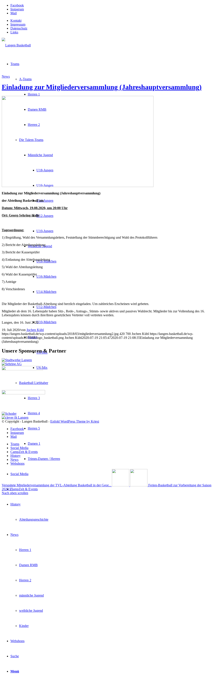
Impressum (17, 24)
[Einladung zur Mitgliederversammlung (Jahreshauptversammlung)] (77, 186)
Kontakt (15, 20)
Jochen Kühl (35, 330)
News (6, 76)
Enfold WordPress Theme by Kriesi (74, 421)
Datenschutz (18, 28)
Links (14, 32)
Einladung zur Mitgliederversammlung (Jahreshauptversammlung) (102, 87)
